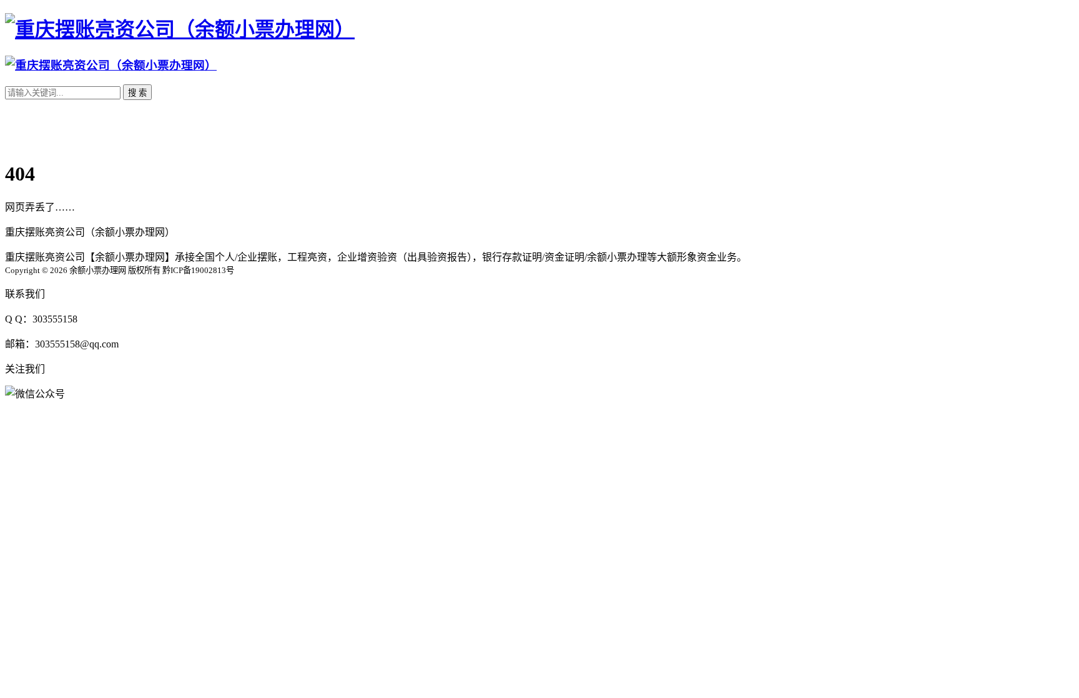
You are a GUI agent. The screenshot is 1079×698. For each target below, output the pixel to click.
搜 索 (137, 92)
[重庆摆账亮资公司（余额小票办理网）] (180, 29)
